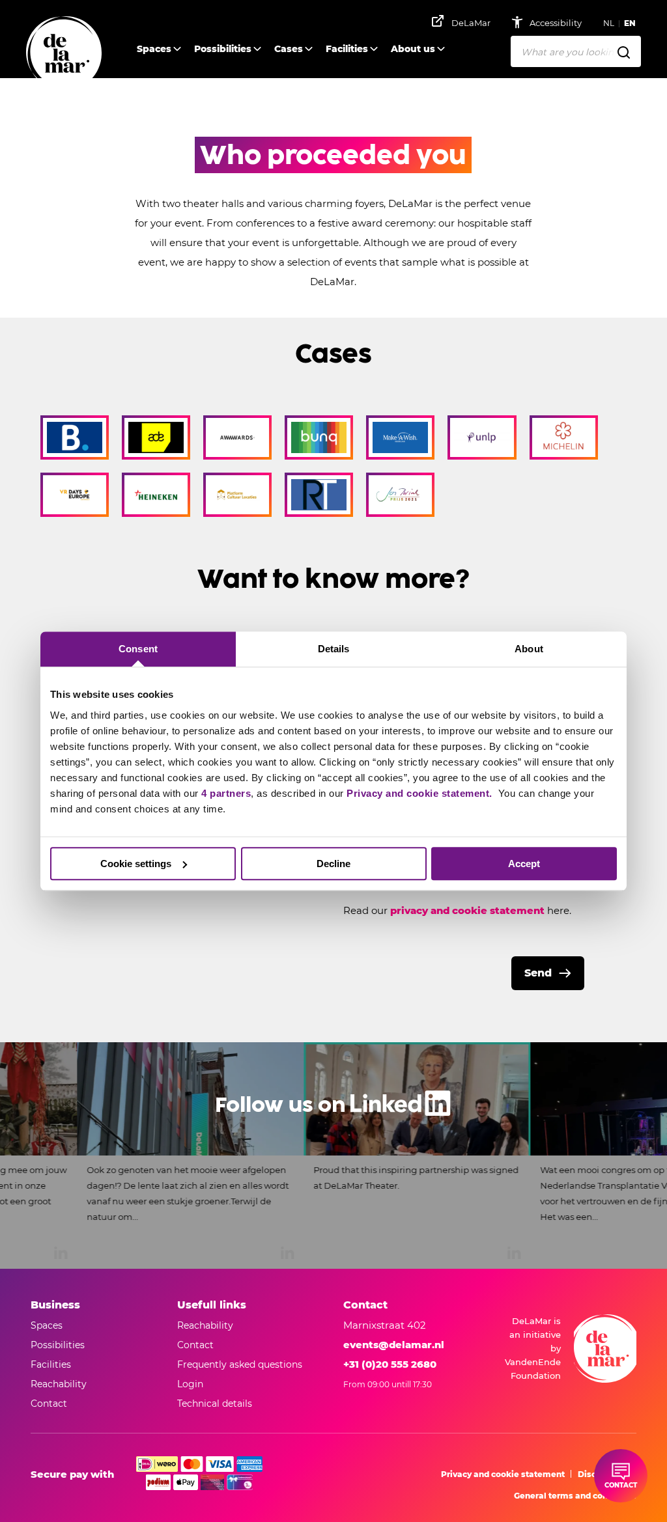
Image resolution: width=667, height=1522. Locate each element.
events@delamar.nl (393, 1344)
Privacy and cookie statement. (421, 793)
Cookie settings (135, 863)
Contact (195, 1345)
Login (190, 1384)
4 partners (226, 793)
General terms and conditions (575, 1496)
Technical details (214, 1403)
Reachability (205, 1325)
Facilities (347, 49)
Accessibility (557, 23)
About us (413, 49)
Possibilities (222, 49)
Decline (333, 863)
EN (630, 23)
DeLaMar (470, 23)
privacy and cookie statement (467, 910)
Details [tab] (334, 648)
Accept (524, 863)
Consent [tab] (138, 648)
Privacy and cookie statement (503, 1474)
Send (538, 973)
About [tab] (529, 648)
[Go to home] (64, 54)
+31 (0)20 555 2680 (389, 1364)
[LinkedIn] (333, 1155)
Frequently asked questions (239, 1364)
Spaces (154, 49)
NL (608, 23)
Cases (288, 49)
